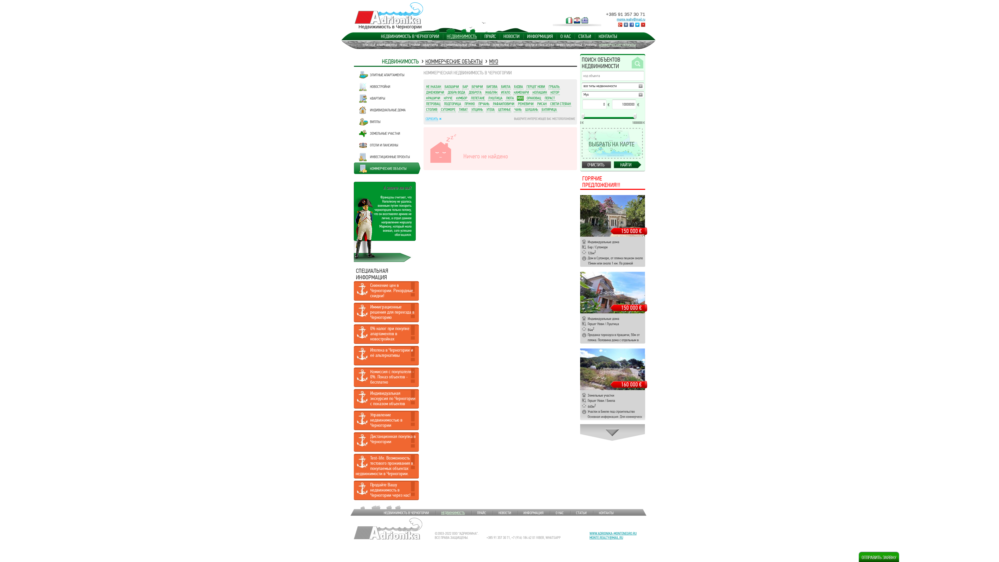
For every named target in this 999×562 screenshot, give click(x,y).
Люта (510, 98)
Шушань (531, 109)
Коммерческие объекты (617, 45)
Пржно (470, 104)
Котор (554, 92)
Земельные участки (507, 45)
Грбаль (554, 87)
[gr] (584, 20)
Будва (518, 87)
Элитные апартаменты (379, 45)
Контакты (608, 36)
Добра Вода (456, 92)
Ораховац (534, 98)
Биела (505, 87)
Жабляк (491, 92)
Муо (493, 61)
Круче (448, 98)
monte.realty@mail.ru (631, 19)
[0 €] (583, 116)
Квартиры (430, 45)
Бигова (491, 87)
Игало (505, 92)
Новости (511, 36)
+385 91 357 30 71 (625, 14)
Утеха (490, 109)
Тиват (463, 109)
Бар (465, 87)
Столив (431, 109)
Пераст (550, 98)
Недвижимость (462, 36)
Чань (518, 109)
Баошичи (452, 87)
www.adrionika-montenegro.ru (613, 533)
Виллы (484, 45)
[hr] (577, 20)
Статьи (584, 36)
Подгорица (452, 104)
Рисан (542, 104)
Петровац (433, 104)
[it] (569, 20)
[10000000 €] (635, 116)
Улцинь (477, 109)
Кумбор (461, 98)
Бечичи (477, 87)
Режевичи (526, 104)
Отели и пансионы (540, 45)
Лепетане (478, 98)
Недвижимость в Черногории (410, 36)
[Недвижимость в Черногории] (389, 13)
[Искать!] (637, 62)
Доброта (475, 92)
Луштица (495, 98)
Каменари (521, 92)
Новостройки (410, 45)
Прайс (490, 36)
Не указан (433, 87)
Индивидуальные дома (458, 45)
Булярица (549, 109)
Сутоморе (448, 109)
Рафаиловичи (503, 104)
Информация (540, 36)
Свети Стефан (560, 104)
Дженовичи (435, 92)
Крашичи (433, 98)
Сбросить (432, 119)
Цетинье (504, 109)
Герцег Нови (536, 87)
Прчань (483, 104)
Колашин (540, 92)
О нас (565, 36)
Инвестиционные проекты (576, 45)
